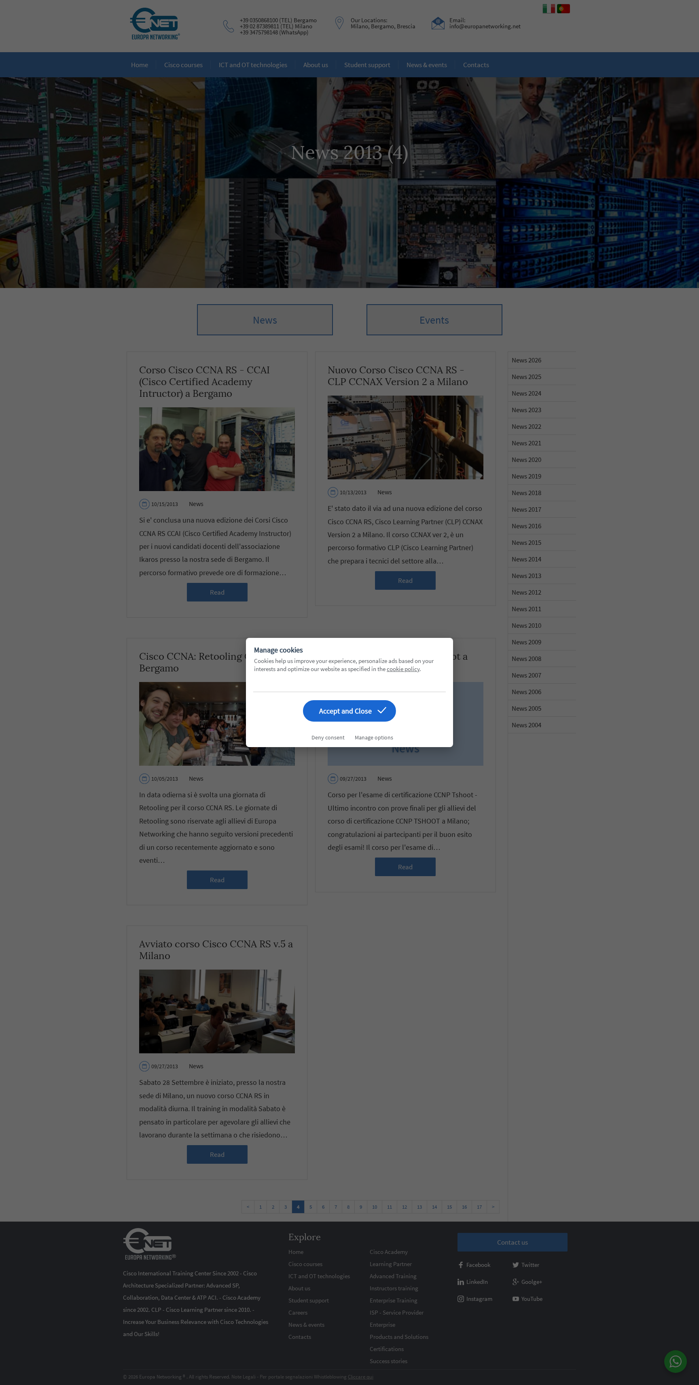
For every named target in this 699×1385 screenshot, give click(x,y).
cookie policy (403, 669)
